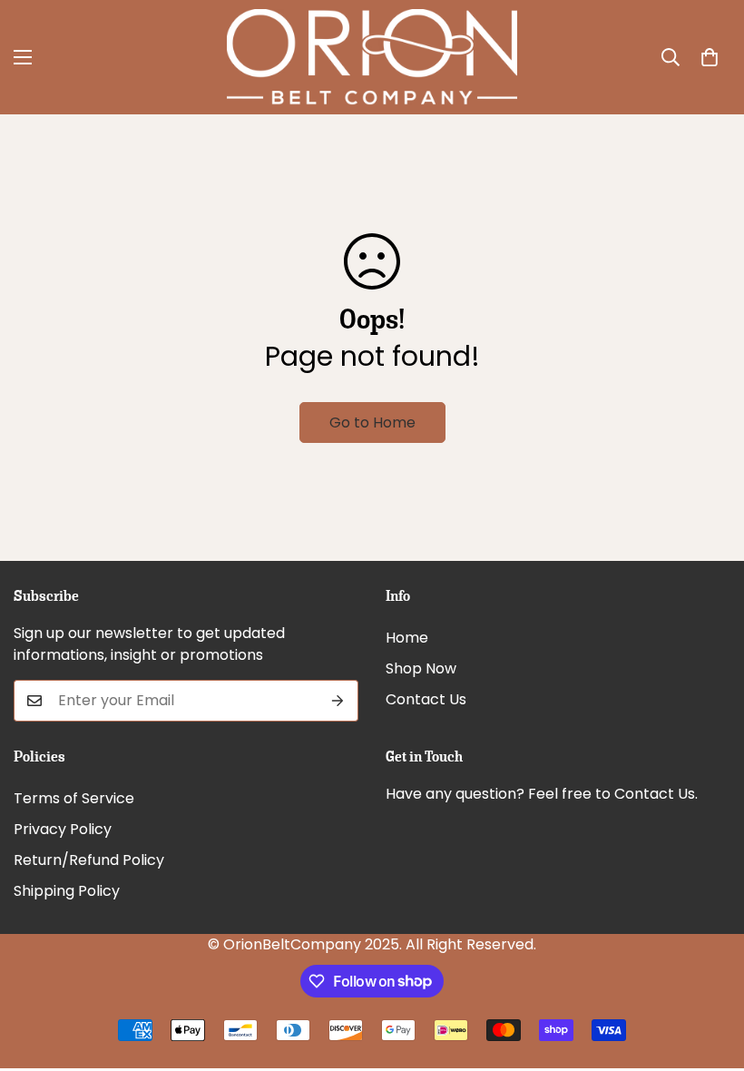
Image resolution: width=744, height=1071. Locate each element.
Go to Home (372, 422)
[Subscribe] (338, 701)
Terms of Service (74, 798)
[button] (709, 57)
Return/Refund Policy (89, 860)
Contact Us (426, 699)
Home (407, 637)
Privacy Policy (63, 829)
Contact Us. (656, 793)
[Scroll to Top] (708, 972)
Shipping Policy (67, 890)
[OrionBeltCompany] (372, 57)
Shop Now (421, 668)
